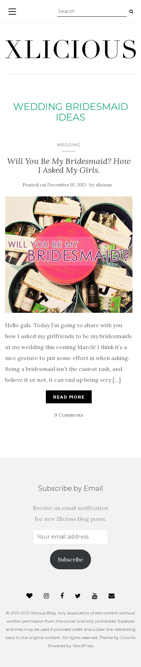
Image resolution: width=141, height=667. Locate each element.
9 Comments (68, 415)
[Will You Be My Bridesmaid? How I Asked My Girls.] (68, 254)
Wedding (69, 144)
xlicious (104, 185)
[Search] (131, 11)
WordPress (83, 645)
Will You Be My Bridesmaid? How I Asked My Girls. (69, 165)
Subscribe (70, 559)
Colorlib (128, 637)
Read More (69, 397)
